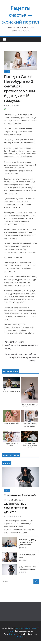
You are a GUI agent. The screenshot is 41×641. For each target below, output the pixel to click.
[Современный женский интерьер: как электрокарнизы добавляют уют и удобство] (20, 477)
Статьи (7, 490)
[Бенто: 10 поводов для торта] (9, 557)
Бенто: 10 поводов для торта (27, 555)
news (17, 105)
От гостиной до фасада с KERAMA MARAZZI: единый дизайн (27, 542)
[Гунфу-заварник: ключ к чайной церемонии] (9, 569)
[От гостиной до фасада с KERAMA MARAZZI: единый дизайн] (9, 544)
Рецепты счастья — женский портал (20, 15)
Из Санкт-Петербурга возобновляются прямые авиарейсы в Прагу (21, 345)
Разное (7, 71)
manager (18, 516)
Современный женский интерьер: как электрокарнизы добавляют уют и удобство (20, 503)
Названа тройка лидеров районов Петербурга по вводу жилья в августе (20, 357)
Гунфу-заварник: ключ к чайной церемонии (27, 568)
